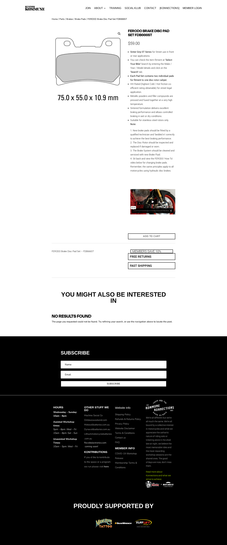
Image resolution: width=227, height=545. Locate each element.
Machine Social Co (93, 415)
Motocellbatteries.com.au (97, 424)
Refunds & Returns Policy (128, 419)
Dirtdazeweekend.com (95, 420)
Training (115, 8)
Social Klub (133, 8)
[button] (119, 33)
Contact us (120, 437)
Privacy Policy (122, 423)
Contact (150, 8)
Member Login (192, 8)
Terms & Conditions (125, 433)
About (98, 8)
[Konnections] (169, 8)
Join (88, 8)
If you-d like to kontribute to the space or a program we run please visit (97, 462)
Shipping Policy (123, 414)
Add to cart (151, 236)
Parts (62, 19)
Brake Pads (80, 19)
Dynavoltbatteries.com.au (97, 429)
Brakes (69, 19)
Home (55, 19)
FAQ (117, 442)
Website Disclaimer (125, 428)
